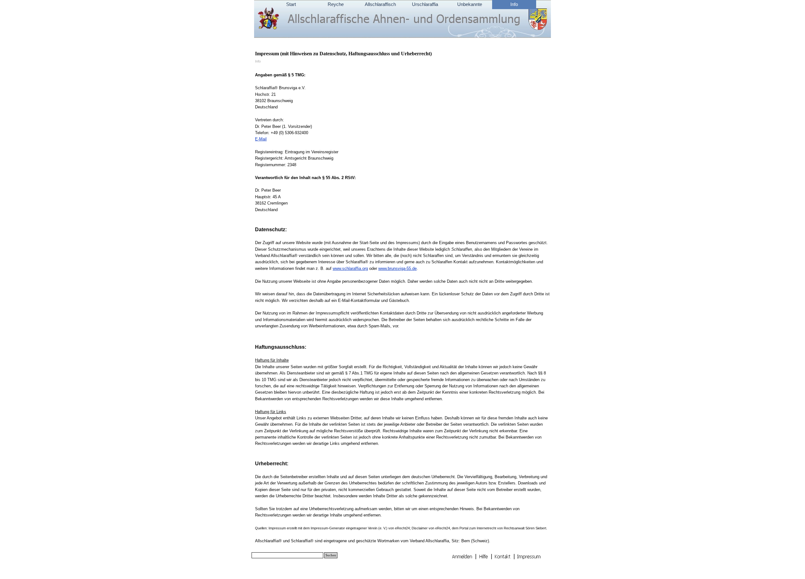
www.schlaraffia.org (350, 268)
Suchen (330, 555)
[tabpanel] (402, 305)
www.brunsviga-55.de (397, 268)
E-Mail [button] (261, 139)
